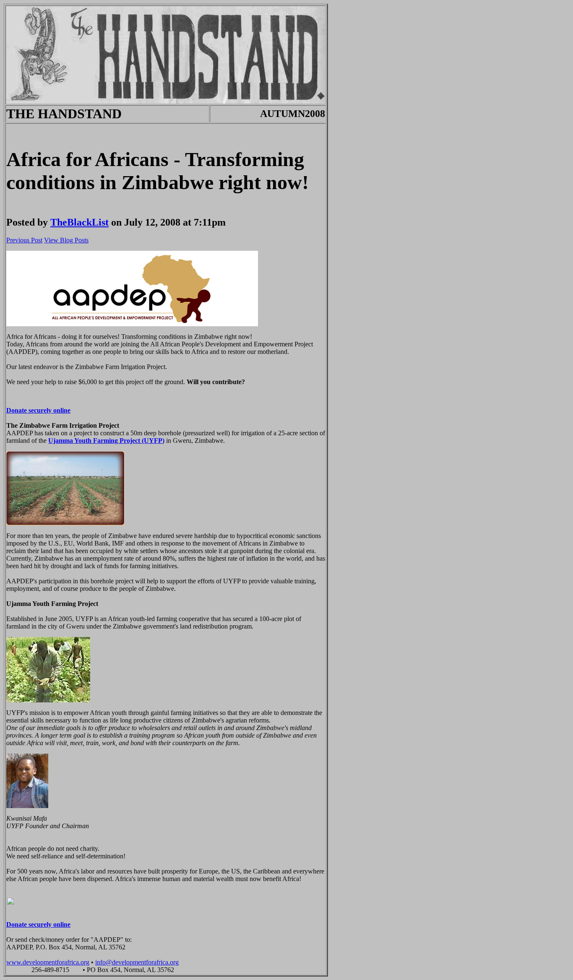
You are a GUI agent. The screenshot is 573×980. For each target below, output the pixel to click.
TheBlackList (79, 222)
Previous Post (24, 240)
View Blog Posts (66, 240)
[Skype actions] (18, 969)
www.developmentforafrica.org (47, 962)
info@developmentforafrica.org (137, 962)
